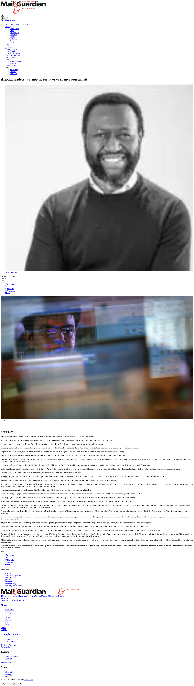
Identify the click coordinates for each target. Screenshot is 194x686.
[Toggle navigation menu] (2, 15)
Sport (7, 624)
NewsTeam (29, 680)
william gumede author (13, 586)
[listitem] (5, 596)
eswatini (8, 573)
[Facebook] (2, 21)
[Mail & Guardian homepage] (97, 7)
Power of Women (11, 657)
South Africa (9, 610)
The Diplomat (10, 641)
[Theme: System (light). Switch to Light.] (4, 18)
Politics (3, 628)
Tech (7, 622)
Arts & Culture (6, 647)
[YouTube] (14, 21)
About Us (8, 676)
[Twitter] (11, 21)
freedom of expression (13, 575)
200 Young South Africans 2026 (12, 600)
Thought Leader (10, 634)
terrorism (8, 582)
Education (9, 616)
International (9, 614)
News (4, 605)
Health (7, 618)
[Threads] (7, 21)
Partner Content (6, 662)
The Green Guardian (8, 645)
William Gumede (11, 272)
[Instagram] (3, 21)
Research (8, 674)
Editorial (8, 639)
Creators (7, 598)
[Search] (8, 18)
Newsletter (9, 672)
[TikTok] (9, 21)
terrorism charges (11, 584)
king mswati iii (10, 577)
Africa (7, 612)
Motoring (8, 620)
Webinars (8, 659)
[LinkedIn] (5, 21)
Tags (2, 598)
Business (4, 630)
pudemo (8, 580)
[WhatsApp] (12, 21)
